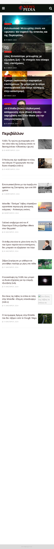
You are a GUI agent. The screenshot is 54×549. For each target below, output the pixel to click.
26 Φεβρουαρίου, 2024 (11, 150)
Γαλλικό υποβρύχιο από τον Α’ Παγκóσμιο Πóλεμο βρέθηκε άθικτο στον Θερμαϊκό (18, 225)
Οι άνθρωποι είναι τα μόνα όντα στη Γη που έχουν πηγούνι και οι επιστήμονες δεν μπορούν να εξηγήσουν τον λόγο (19, 244)
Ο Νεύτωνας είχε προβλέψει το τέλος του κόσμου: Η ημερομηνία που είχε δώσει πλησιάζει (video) (18, 162)
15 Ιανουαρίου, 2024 (10, 306)
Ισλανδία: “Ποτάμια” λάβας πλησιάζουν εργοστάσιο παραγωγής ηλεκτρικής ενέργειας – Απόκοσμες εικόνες (19, 206)
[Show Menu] (3, 8)
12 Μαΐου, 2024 (10, 68)
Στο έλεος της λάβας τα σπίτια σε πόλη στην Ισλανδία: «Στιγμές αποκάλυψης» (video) (19, 299)
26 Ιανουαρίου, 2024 (10, 251)
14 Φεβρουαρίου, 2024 (11, 194)
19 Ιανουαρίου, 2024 (10, 287)
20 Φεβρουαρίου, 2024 (11, 169)
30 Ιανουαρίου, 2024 (10, 232)
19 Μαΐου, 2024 (10, 40)
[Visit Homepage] (27, 8)
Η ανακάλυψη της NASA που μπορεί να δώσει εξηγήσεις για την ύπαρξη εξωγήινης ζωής (18, 280)
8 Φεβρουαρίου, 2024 (11, 213)
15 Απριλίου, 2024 (11, 124)
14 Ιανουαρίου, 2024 (10, 322)
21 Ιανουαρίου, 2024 (10, 267)
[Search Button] (50, 8)
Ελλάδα (8, 104)
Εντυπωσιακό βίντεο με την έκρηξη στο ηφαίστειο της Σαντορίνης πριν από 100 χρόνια (19, 187)
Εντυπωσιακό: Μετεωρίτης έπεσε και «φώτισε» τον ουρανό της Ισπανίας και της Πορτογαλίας (25, 32)
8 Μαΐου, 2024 (10, 96)
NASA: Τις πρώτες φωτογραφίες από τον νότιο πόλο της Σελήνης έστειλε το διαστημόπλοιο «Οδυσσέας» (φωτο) (18, 143)
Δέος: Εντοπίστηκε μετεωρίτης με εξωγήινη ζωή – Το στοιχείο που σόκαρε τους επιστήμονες (26, 60)
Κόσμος (8, 24)
